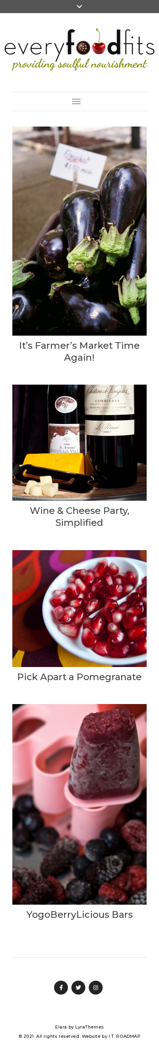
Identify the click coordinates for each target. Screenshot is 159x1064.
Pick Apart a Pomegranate (79, 676)
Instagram (96, 988)
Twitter (78, 988)
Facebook (61, 988)
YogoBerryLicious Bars (79, 914)
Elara (61, 1027)
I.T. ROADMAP (125, 1036)
